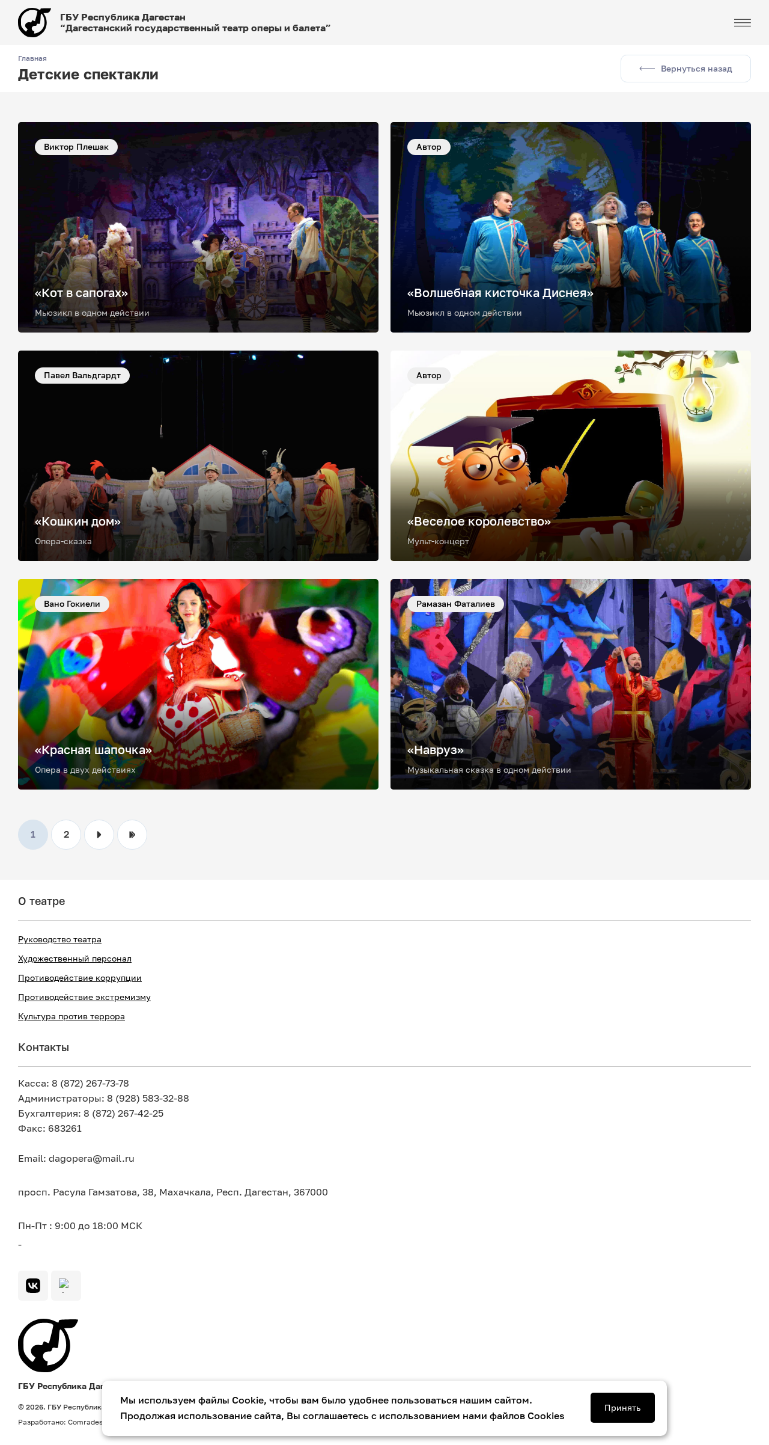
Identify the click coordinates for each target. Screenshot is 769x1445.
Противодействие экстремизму (84, 997)
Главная (32, 58)
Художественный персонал (75, 958)
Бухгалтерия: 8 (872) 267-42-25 (90, 1113)
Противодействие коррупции (80, 978)
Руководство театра (60, 939)
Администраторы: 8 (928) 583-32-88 (103, 1098)
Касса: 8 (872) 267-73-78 (73, 1083)
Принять (622, 1408)
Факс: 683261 (50, 1128)
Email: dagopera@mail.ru (76, 1158)
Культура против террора (71, 1016)
